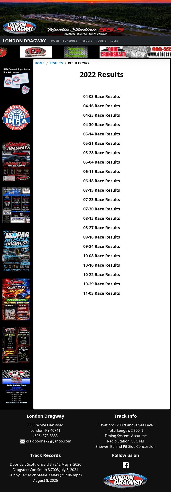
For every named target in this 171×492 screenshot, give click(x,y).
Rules (114, 41)
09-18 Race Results (101, 237)
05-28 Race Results (101, 152)
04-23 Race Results (101, 115)
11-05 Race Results (101, 293)
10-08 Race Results (101, 255)
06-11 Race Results (101, 171)
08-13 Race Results (101, 218)
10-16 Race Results (101, 265)
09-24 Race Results (101, 246)
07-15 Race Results (101, 190)
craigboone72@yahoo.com (48, 441)
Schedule (70, 41)
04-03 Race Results (101, 96)
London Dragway (24, 41)
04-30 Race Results (101, 124)
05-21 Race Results (101, 143)
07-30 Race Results (101, 209)
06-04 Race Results (101, 162)
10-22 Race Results (101, 274)
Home (55, 41)
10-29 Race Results (101, 283)
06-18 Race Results (101, 180)
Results (86, 41)
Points (101, 41)
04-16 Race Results (101, 105)
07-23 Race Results (101, 199)
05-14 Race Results (101, 134)
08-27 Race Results (101, 227)
